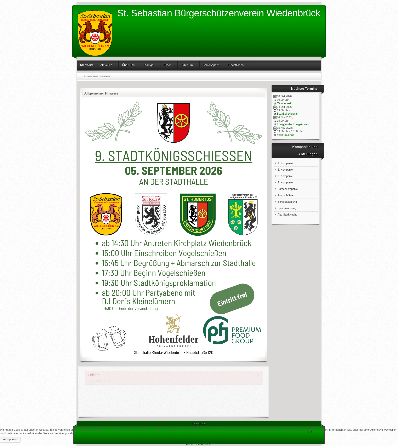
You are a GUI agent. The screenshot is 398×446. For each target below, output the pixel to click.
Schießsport (210, 65)
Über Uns (128, 65)
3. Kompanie (285, 176)
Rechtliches (236, 65)
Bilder (167, 65)
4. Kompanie (285, 182)
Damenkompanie (288, 188)
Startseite (86, 65)
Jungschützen (286, 195)
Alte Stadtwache (287, 214)
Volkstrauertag (285, 134)
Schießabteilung (287, 201)
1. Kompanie (285, 163)
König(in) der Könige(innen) (293, 124)
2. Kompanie (285, 169)
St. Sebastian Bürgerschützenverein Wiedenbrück (218, 13)
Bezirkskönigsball (287, 113)
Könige (149, 65)
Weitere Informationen (199, 444)
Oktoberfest (284, 103)
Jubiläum (187, 65)
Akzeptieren (10, 439)
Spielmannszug (287, 208)
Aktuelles (106, 65)
